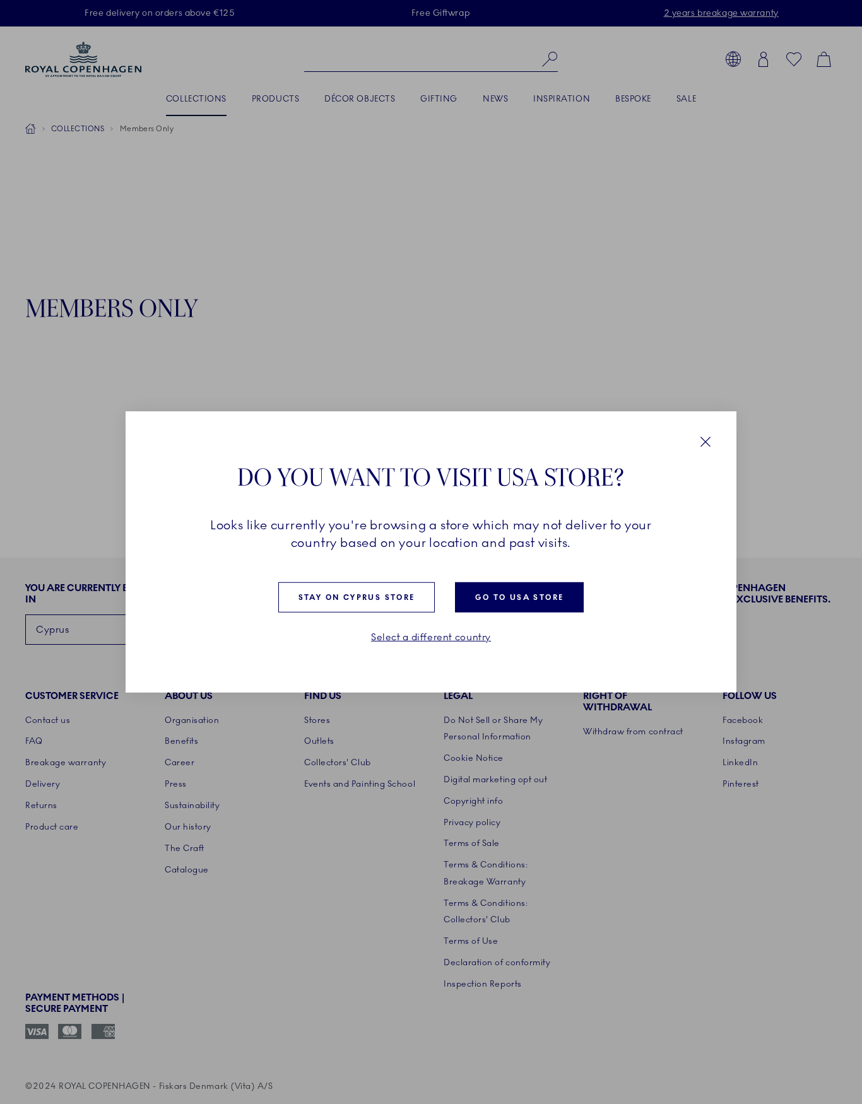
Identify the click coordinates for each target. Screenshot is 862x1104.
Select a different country (431, 637)
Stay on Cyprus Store (356, 597)
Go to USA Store (519, 597)
